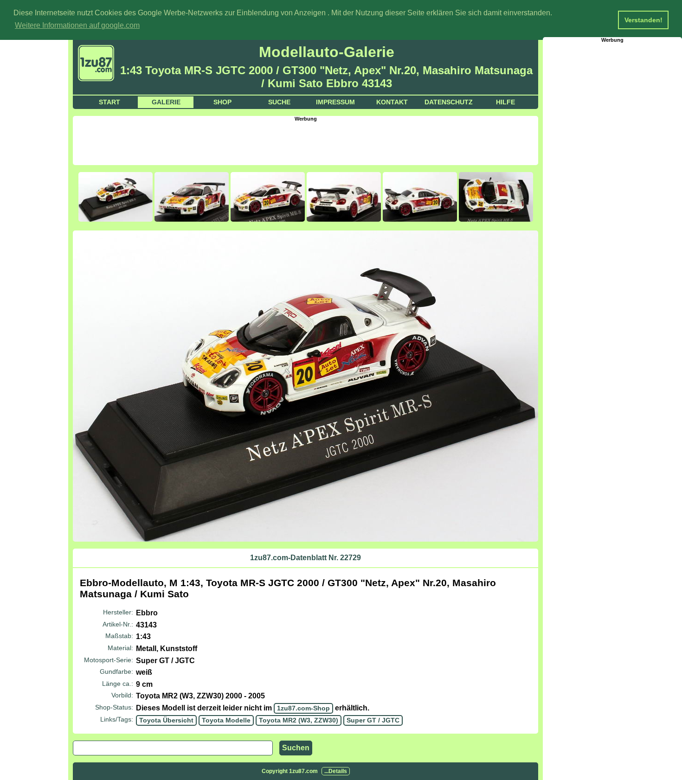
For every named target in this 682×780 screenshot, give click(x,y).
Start (109, 102)
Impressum (335, 102)
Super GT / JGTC (373, 720)
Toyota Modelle (226, 720)
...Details (335, 771)
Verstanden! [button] (643, 20)
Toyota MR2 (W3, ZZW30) (298, 720)
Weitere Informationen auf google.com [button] (77, 25)
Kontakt (392, 102)
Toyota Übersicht (166, 720)
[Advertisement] (306, 142)
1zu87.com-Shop (303, 708)
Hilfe (505, 102)
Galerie (166, 102)
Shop (222, 102)
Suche (279, 102)
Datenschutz (449, 102)
